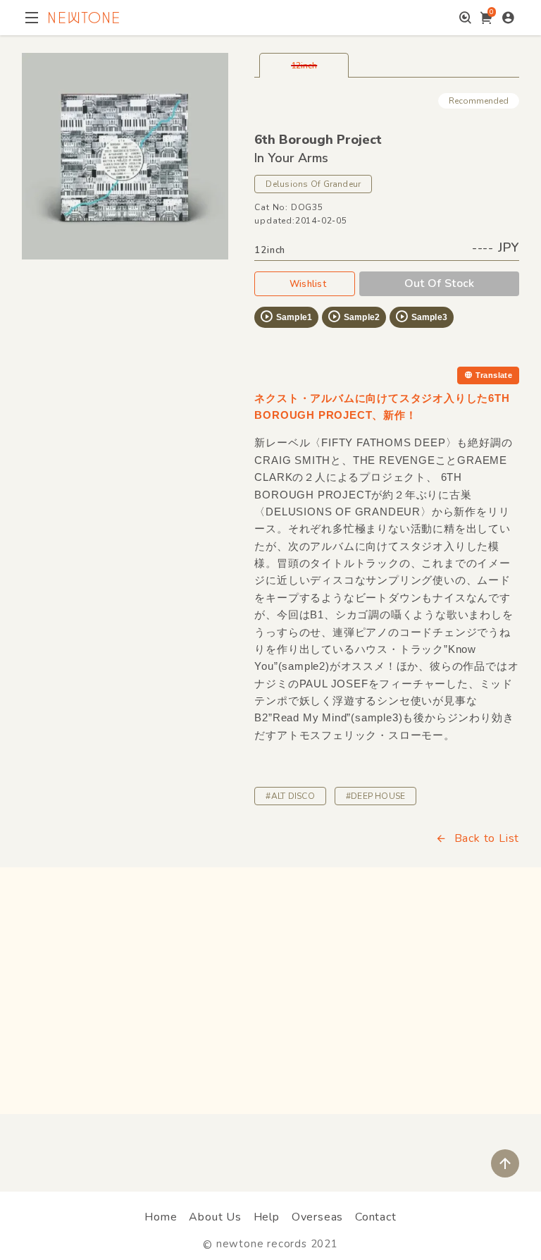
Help (267, 1217)
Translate (493, 375)
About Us (215, 1217)
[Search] (465, 18)
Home (160, 1217)
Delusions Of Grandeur (313, 184)
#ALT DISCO (290, 796)
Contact (376, 1217)
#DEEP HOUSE (376, 796)
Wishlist (308, 284)
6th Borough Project (318, 139)
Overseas (317, 1217)
